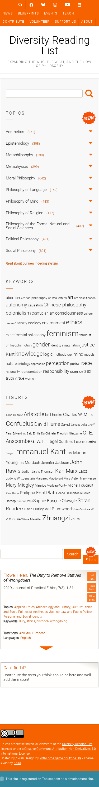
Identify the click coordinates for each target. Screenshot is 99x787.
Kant (10, 354)
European (38, 633)
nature (11, 363)
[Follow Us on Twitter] (43, 4)
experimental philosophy (26, 335)
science (76, 371)
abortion (13, 297)
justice (88, 345)
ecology (34, 323)
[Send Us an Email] (20, 5)
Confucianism (43, 313)
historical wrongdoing (51, 621)
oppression (38, 364)
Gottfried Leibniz (72, 441)
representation (31, 372)
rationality (13, 372)
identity (55, 345)
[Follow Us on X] (55, 4)
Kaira (17, 763)
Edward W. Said (22, 433)
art (70, 297)
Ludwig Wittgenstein (20, 478)
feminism (62, 333)
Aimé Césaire (14, 415)
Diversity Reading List (49, 45)
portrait (75, 364)
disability (21, 323)
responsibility (56, 371)
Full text (92, 577)
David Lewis (70, 424)
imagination (71, 345)
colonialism (18, 313)
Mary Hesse (88, 478)
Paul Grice (12, 493)
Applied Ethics (24, 607)
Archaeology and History (53, 607)
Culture (77, 607)
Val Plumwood (58, 508)
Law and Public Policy (76, 612)
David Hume (47, 424)
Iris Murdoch (29, 462)
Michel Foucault (80, 485)
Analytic (25, 633)
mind (78, 354)
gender (41, 344)
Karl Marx (66, 471)
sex (87, 371)
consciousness (69, 313)
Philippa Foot (32, 492)
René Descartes (68, 493)
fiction (27, 345)
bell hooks (53, 414)
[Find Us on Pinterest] (67, 4)
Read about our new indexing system (32, 263)
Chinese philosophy (65, 305)
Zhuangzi (56, 518)
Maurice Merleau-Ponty (51, 485)
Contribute (13, 21)
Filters (91, 560)
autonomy (16, 304)
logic (48, 354)
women (30, 378)
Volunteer (40, 21)
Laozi (83, 471)
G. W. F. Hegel (44, 441)
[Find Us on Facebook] (31, 5)
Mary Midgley (20, 485)
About (87, 21)
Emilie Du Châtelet (44, 433)
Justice (54, 612)
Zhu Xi (75, 519)
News (8, 13)
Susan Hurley (33, 509)
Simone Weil (24, 501)
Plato (51, 492)
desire (10, 323)
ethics (31, 621)
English (25, 638)
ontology (23, 364)
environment (53, 323)
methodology (63, 354)
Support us (65, 21)
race (86, 363)
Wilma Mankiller (31, 519)
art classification (85, 298)
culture (88, 313)
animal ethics (57, 298)
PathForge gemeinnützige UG (60, 758)
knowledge (29, 353)
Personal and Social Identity (22, 616)
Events (50, 13)
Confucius (20, 423)
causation (35, 305)
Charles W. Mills (78, 414)
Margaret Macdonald (49, 478)
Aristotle (34, 414)
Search (89, 93)
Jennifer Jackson (55, 463)
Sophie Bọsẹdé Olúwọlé (55, 500)
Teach (68, 13)
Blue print (92, 598)
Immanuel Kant (40, 451)
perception (57, 363)
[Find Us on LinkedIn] (79, 5)
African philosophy (34, 298)
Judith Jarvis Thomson (37, 471)
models (89, 354)
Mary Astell (71, 478)
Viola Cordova (81, 509)
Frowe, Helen (15, 575)
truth (10, 378)
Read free (92, 587)
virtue (19, 378)
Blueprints (28, 13)
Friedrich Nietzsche (69, 433)
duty (22, 621)
